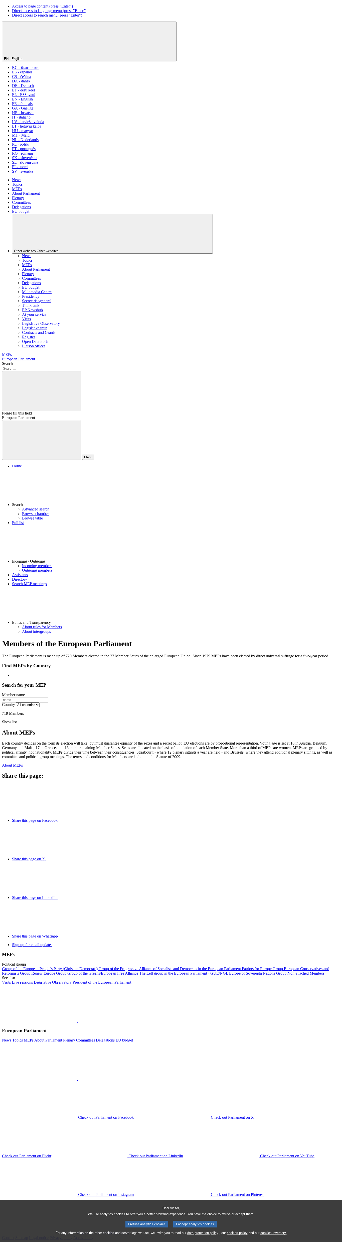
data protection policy (202, 1233)
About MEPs (12, 765)
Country (8, 704)
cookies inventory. (273, 1233)
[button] (176, 487)
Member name (13, 695)
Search (7, 363)
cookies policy (237, 1233)
